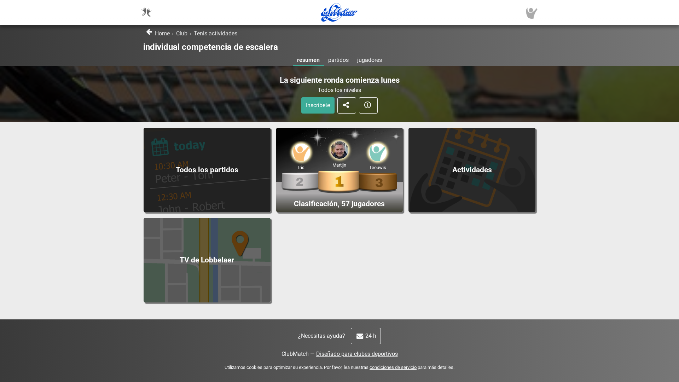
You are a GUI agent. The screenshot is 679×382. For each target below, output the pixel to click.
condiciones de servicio (393, 367)
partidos (338, 60)
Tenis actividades (215, 33)
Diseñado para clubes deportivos (357, 354)
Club (181, 33)
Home (162, 33)
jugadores (369, 60)
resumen (308, 60)
